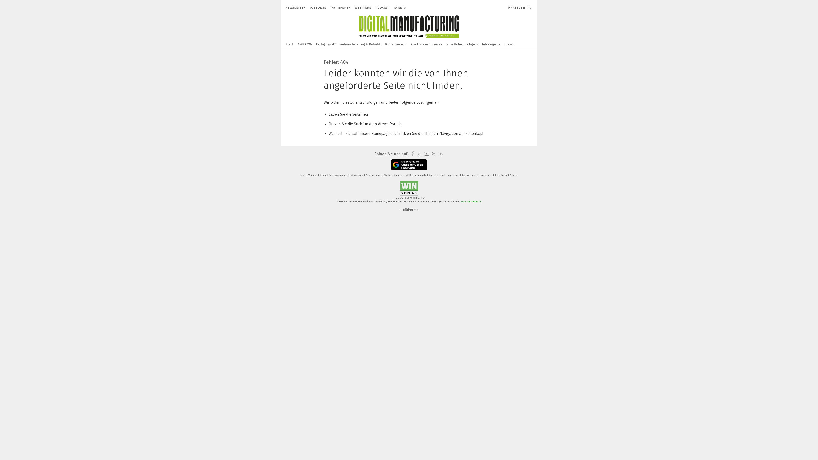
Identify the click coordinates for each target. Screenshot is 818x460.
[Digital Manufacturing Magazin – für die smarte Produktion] (289, 44)
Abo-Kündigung (374, 175)
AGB (408, 175)
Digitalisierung (395, 44)
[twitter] (418, 154)
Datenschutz (420, 175)
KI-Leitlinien (501, 175)
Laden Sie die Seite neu (348, 114)
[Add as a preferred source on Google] (409, 164)
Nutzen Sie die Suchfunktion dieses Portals (365, 124)
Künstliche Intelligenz (462, 44)
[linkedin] (440, 154)
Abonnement (342, 175)
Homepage (380, 133)
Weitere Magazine (394, 175)
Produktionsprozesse (426, 44)
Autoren (514, 175)
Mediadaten (327, 175)
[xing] (432, 154)
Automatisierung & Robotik (360, 44)
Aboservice (357, 175)
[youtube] (425, 154)
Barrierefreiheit (437, 175)
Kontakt (466, 175)
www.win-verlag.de (471, 201)
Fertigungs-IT (326, 44)
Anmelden (516, 7)
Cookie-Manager (309, 175)
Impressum (454, 175)
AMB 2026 (304, 44)
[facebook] (412, 154)
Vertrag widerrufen (482, 175)
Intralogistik (491, 44)
